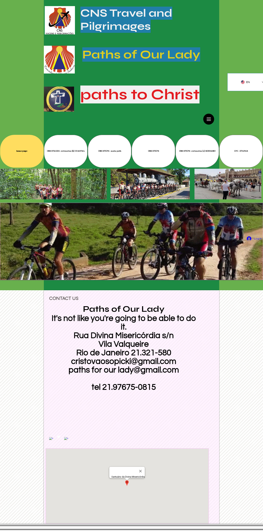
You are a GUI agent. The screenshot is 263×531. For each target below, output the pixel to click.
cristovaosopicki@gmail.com (123, 361)
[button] (65, 151)
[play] (257, 274)
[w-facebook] (51, 439)
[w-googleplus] (66, 439)
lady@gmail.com (148, 370)
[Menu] (208, 119)
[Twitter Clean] (59, 437)
